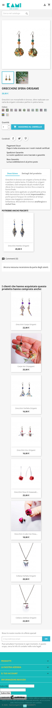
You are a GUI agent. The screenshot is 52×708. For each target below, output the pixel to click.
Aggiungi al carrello (28, 126)
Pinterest (25, 138)
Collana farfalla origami (26, 576)
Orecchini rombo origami (18, 246)
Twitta (19, 138)
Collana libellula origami (26, 618)
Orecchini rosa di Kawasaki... (26, 492)
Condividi (13, 138)
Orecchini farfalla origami (26, 408)
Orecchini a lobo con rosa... (26, 534)
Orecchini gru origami (26, 450)
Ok (25, 706)
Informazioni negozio (13, 679)
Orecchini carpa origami (26, 324)
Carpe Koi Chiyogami (26, 366)
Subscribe (4, 686)
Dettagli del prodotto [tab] (31, 173)
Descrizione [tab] (12, 173)
